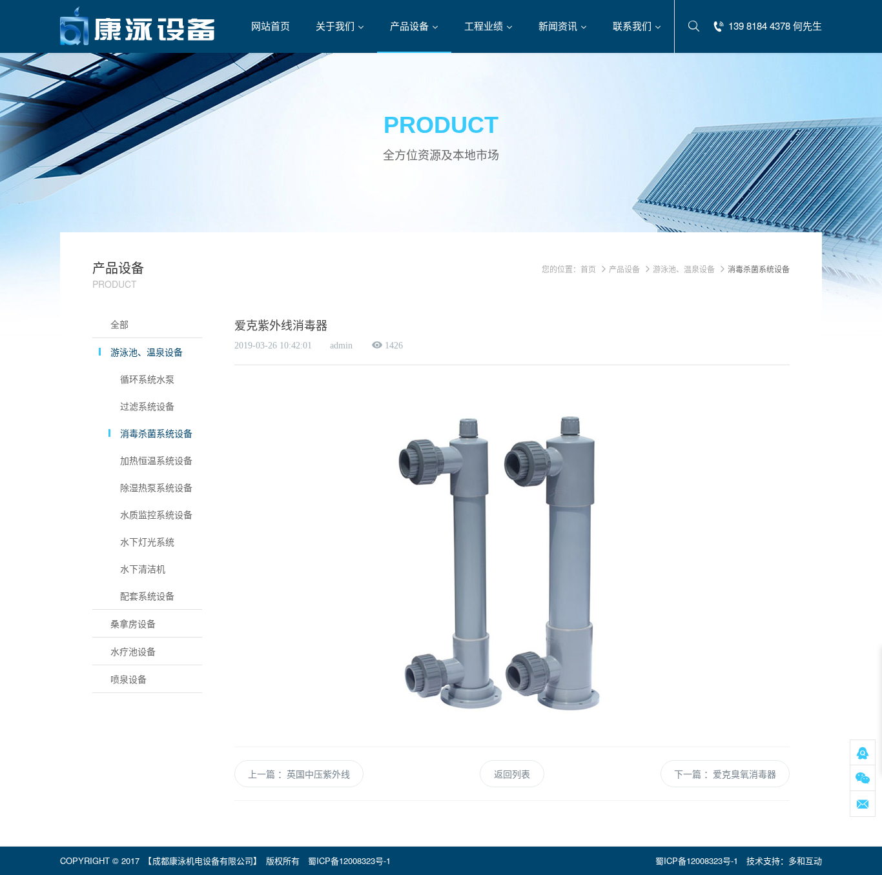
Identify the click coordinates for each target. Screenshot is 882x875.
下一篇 (687, 773)
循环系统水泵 (147, 378)
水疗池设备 (133, 651)
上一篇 (261, 773)
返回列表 (512, 773)
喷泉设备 (128, 678)
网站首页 (270, 25)
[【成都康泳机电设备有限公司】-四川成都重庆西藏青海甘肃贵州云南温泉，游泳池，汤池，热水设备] (137, 25)
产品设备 (624, 268)
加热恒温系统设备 (156, 460)
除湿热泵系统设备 (156, 487)
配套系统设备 (147, 595)
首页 (588, 268)
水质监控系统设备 (156, 514)
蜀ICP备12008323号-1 (349, 860)
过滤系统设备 (147, 405)
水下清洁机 (142, 568)
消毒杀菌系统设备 (156, 433)
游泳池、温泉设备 (146, 351)
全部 (119, 323)
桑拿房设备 (133, 623)
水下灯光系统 (147, 541)
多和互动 (805, 860)
